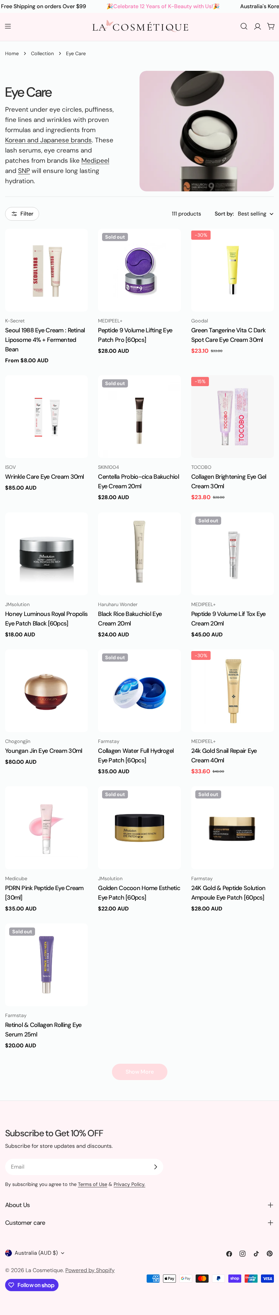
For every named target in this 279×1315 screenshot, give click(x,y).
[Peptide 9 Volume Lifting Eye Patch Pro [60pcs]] (139, 270)
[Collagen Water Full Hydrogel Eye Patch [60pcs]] (139, 690)
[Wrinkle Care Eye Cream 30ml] (46, 416)
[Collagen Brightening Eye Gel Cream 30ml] (232, 416)
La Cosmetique (44, 1270)
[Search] (244, 26)
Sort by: (224, 213)
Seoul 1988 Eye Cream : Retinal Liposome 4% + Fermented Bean (45, 339)
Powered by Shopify (90, 1270)
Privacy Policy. (129, 1184)
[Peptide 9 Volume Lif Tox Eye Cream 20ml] (232, 553)
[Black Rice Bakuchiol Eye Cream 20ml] (139, 553)
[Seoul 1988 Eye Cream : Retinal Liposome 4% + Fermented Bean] (46, 270)
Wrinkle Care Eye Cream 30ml (44, 477)
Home (12, 53)
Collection (42, 53)
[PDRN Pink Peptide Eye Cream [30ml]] (46, 827)
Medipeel (95, 160)
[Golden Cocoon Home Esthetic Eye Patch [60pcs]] (139, 827)
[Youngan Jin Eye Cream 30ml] (46, 690)
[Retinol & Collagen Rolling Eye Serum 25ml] (46, 964)
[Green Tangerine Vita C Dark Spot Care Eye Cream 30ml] (232, 270)
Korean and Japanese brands (48, 140)
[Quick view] (78, 244)
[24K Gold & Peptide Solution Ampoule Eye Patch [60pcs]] (232, 827)
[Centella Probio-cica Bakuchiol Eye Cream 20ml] (139, 416)
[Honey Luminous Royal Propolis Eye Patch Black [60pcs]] (46, 553)
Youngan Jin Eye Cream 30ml (43, 751)
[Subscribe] (155, 1167)
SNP (24, 171)
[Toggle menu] (8, 26)
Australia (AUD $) (36, 1252)
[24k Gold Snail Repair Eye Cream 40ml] (232, 690)
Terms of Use (92, 1184)
